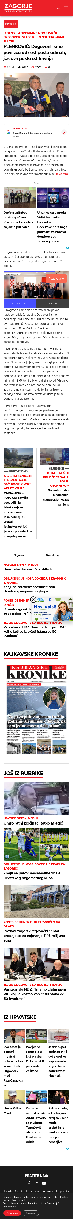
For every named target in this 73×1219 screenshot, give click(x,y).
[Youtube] (44, 1183)
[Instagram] (36, 1183)
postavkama (9, 1206)
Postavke (30, 1213)
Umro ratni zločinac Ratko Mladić (28, 567)
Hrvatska (10, 24)
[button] (65, 8)
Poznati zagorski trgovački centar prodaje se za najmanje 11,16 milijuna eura (34, 931)
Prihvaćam (12, 1213)
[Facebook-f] (29, 1183)
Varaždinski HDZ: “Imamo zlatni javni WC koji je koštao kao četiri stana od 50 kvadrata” (35, 629)
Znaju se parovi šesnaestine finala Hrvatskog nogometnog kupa (35, 585)
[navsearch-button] (58, 8)
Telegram (61, 174)
